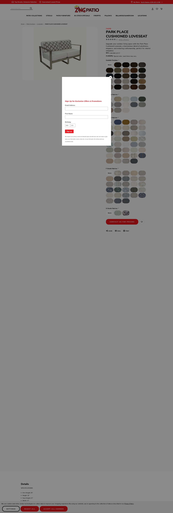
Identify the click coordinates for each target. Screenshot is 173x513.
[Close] (110, 77)
